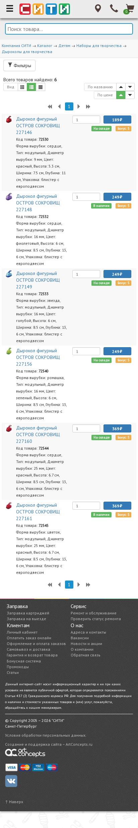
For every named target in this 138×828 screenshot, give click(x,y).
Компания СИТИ (16, 45)
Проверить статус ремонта (96, 618)
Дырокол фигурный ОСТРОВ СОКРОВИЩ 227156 (38, 357)
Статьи (13, 672)
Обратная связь (85, 654)
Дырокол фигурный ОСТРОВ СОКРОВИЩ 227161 (38, 511)
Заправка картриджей (28, 612)
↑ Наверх (14, 801)
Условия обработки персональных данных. (45, 735)
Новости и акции (86, 643)
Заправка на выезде (26, 618)
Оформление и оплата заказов (36, 643)
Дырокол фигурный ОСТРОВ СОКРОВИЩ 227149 (38, 280)
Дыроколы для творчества (27, 51)
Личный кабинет (22, 632)
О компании (82, 649)
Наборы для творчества (99, 45)
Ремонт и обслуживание (94, 612)
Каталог (44, 45)
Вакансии (80, 637)
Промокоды (18, 666)
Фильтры (21, 65)
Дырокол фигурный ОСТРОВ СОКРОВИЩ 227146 (38, 125)
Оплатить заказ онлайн (29, 637)
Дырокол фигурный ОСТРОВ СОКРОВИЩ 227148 (38, 203)
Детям (64, 45)
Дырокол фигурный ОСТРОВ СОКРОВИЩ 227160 (38, 434)
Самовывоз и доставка (28, 649)
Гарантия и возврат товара (32, 654)
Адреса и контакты (88, 632)
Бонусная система (24, 660)
